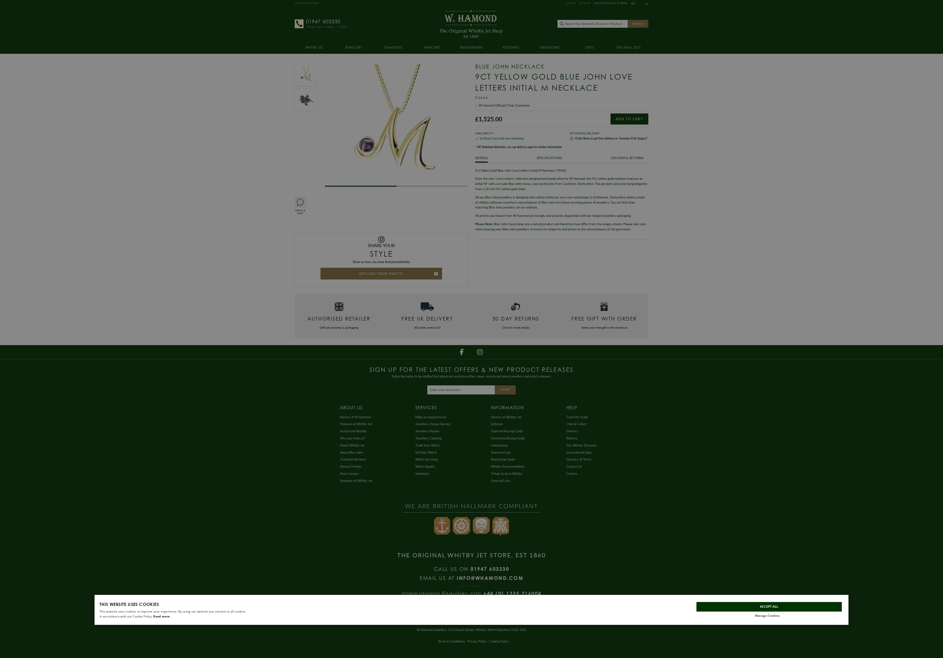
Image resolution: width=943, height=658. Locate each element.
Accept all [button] (769, 606)
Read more (161, 616)
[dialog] (471, 610)
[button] (769, 616)
